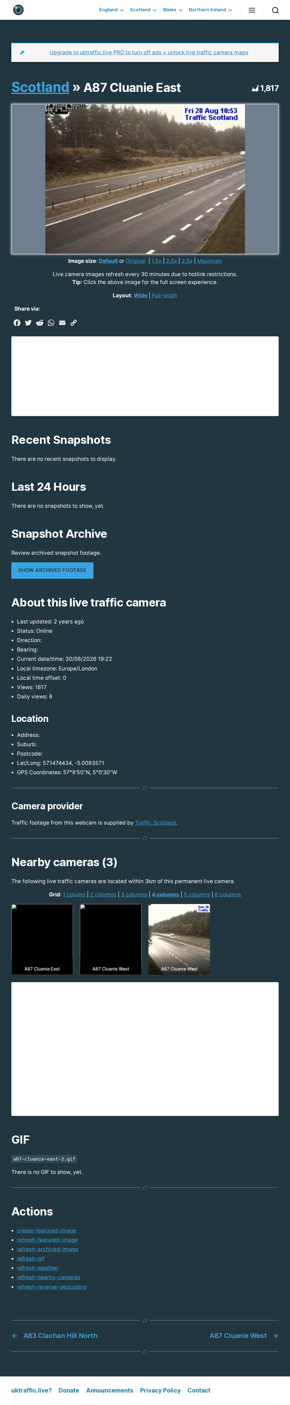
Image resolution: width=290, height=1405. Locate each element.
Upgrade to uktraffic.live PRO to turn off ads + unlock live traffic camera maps (149, 52)
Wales (169, 9)
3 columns (134, 894)
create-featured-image (46, 1230)
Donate (69, 1390)
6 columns (228, 894)
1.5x (156, 261)
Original (136, 261)
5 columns (197, 894)
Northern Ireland (207, 9)
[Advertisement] (145, 376)
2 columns (103, 894)
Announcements (109, 1390)
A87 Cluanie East (132, 87)
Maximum (209, 261)
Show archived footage (52, 570)
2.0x (171, 261)
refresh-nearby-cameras (48, 1277)
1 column (74, 894)
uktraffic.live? (31, 1390)
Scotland (140, 9)
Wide (140, 295)
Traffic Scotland (155, 822)
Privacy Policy (160, 1390)
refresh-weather (37, 1268)
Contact (198, 1390)
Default (108, 261)
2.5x (187, 261)
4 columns (165, 894)
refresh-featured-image (47, 1240)
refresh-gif (30, 1258)
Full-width (164, 295)
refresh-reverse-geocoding (52, 1287)
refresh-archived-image (47, 1249)
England (108, 9)
